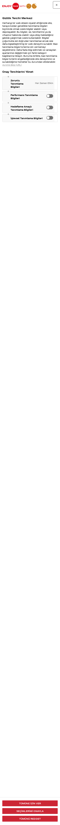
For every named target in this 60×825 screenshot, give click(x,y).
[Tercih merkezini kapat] (56, 5)
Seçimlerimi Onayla (30, 811)
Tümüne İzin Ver (30, 803)
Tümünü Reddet (30, 818)
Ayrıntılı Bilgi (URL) (12, 65)
